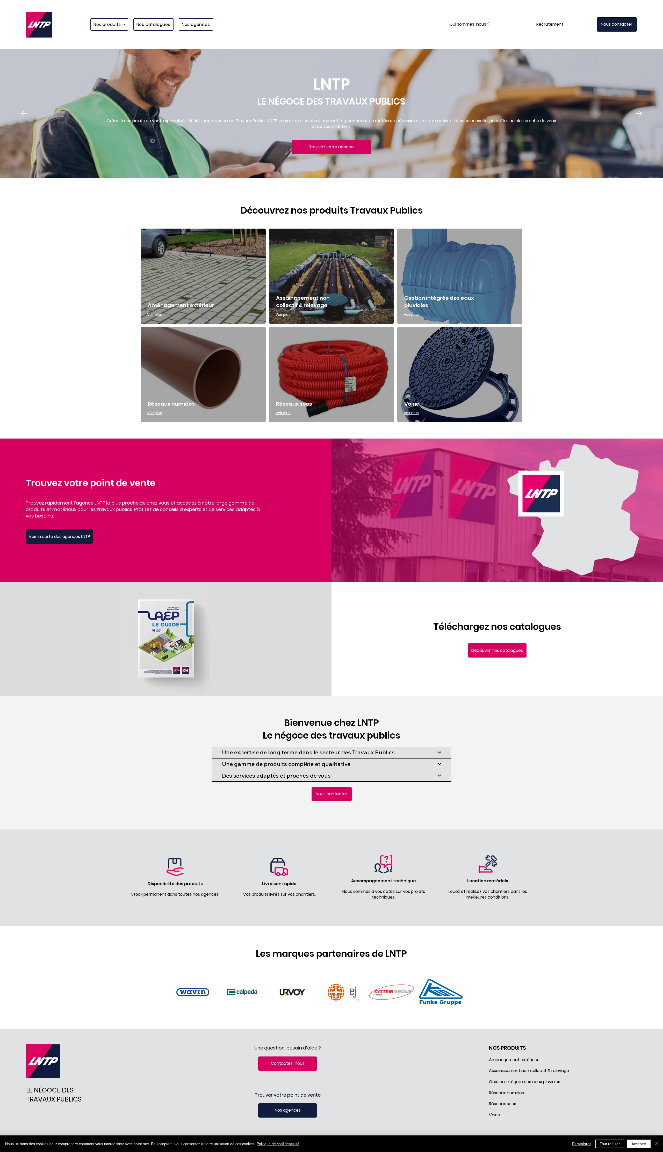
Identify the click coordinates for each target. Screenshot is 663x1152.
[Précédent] (24, 114)
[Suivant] (639, 114)
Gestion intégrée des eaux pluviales (524, 1082)
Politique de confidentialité (278, 1143)
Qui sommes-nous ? (469, 24)
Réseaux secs (294, 403)
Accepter (639, 1143)
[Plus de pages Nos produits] (123, 24)
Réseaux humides (171, 403)
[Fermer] (657, 1144)
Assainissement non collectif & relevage (303, 301)
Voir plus (154, 314)
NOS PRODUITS (507, 1048)
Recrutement (549, 24)
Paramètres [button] (581, 1143)
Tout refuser (610, 1143)
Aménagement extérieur (181, 305)
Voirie (411, 403)
